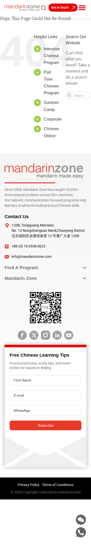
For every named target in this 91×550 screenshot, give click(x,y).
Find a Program (21, 267)
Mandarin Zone (21, 278)
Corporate (53, 119)
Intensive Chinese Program (52, 56)
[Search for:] (78, 95)
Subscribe (46, 425)
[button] (82, 7)
